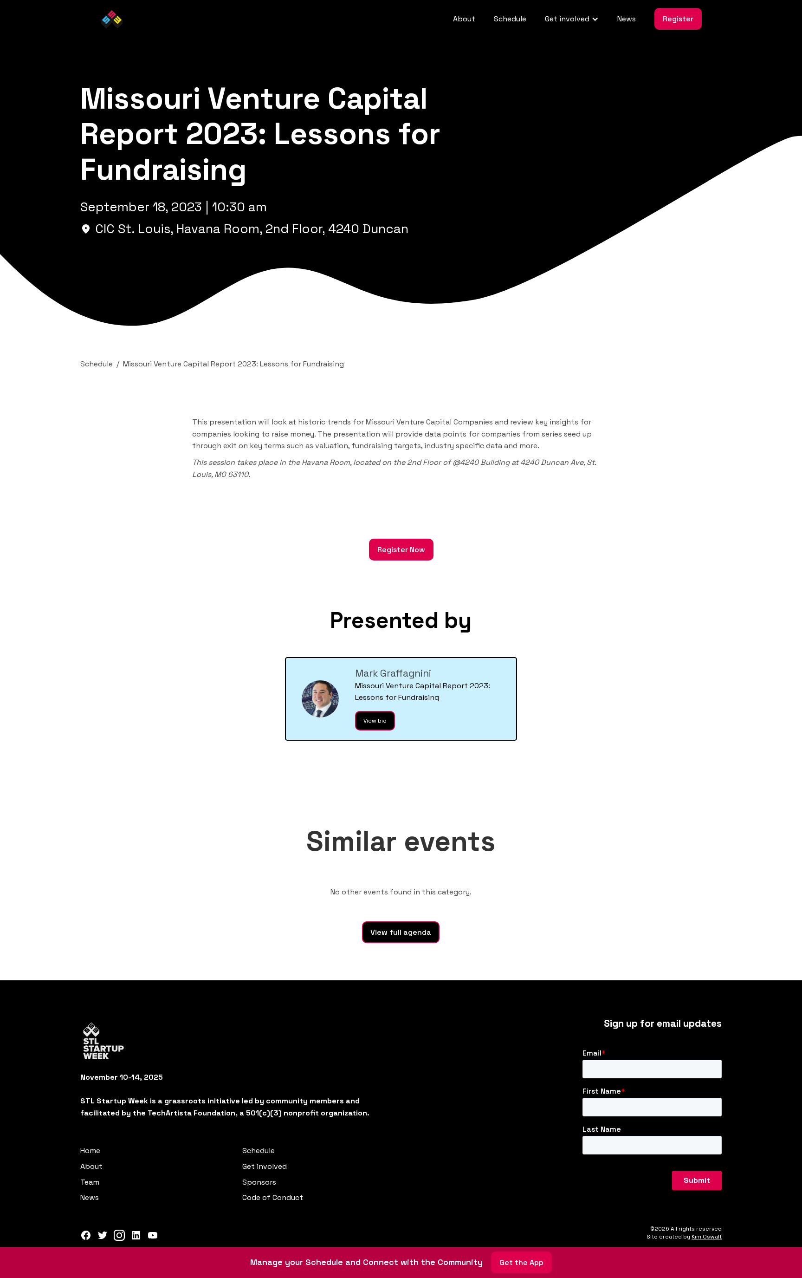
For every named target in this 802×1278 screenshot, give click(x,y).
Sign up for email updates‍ (663, 1023)
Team (89, 1182)
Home (90, 1150)
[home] (111, 19)
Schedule (510, 19)
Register (678, 19)
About (464, 19)
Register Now (401, 549)
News (626, 19)
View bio (375, 720)
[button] (572, 19)
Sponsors (259, 1182)
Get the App (521, 1262)
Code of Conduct (272, 1197)
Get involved (264, 1166)
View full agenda (400, 932)
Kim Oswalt (707, 1236)
